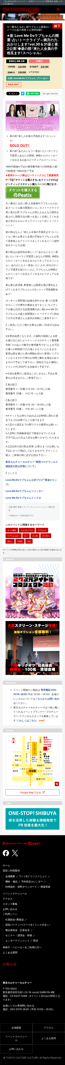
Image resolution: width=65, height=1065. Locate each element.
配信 (35, 940)
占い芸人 (45, 536)
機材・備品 (11, 881)
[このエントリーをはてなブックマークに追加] (22, 93)
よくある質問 (10, 952)
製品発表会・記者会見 (17, 930)
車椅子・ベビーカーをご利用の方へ (22, 947)
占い (26, 536)
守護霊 (20, 541)
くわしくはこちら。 (27, 720)
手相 (29, 541)
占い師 (35, 536)
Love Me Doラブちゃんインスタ (23, 497)
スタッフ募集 (10, 903)
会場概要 (10, 876)
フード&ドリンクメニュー (33, 876)
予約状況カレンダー (32, 881)
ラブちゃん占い (13, 536)
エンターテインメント (17, 940)
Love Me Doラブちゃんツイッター (25, 490)
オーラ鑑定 (11, 530)
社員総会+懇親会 (14, 919)
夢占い (10, 541)
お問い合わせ (10, 909)
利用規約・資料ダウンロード (21, 886)
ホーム (6, 865)
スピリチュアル (27, 530)
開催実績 (45, 886)
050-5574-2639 (19, 1009)
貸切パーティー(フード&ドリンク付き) (26, 924)
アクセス (7, 898)
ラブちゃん (42, 530)
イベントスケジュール (15, 893)
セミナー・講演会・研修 (18, 935)
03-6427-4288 (18, 995)
